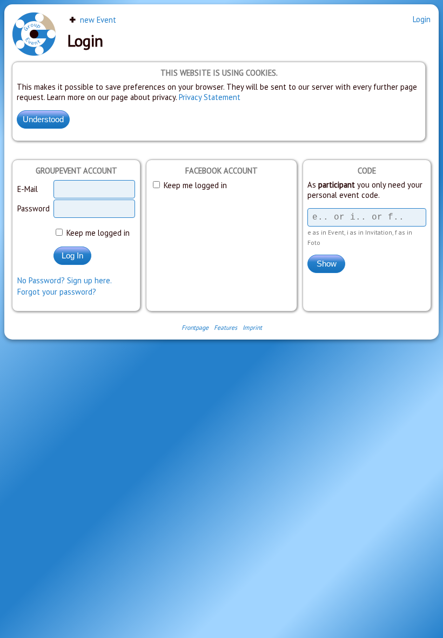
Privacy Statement (209, 97)
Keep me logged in (97, 233)
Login (422, 19)
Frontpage (195, 327)
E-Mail (27, 189)
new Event (97, 20)
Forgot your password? (56, 292)
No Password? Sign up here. (64, 280)
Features (225, 327)
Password (33, 208)
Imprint (252, 327)
